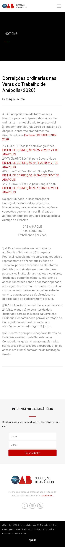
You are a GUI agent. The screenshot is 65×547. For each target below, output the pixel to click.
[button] (59, 6)
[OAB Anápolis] (14, 6)
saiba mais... (48, 495)
